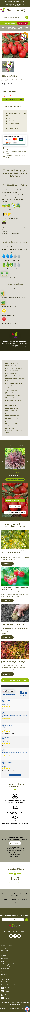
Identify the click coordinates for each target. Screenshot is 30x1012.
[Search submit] (26, 17)
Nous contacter (5, 981)
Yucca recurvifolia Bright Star (15, 473)
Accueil (4, 27)
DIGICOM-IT (15, 1010)
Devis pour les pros (6, 966)
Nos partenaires (5, 968)
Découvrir (15, 479)
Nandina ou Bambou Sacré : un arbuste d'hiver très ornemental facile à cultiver (13, 662)
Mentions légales (5, 1002)
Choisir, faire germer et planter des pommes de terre (12, 625)
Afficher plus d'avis (15, 775)
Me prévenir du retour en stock (13, 99)
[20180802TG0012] (15, 45)
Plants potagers (11, 27)
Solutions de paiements (7, 964)
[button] (27, 10)
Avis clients (4, 955)
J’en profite (22, 23)
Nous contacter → (15, 856)
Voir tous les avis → (15, 883)
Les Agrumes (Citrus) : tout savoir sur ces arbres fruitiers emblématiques (14, 551)
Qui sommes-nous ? (7, 948)
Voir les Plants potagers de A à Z (15, 500)
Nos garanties (5, 961)
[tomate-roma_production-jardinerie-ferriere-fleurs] (8, 66)
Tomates (19, 27)
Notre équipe (4, 953)
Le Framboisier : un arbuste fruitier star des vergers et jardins (15, 588)
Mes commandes (6, 977)
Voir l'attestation (9, 694)
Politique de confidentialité (16, 1002)
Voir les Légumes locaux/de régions (15, 512)
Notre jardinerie (5, 951)
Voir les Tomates (15, 506)
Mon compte (4, 974)
